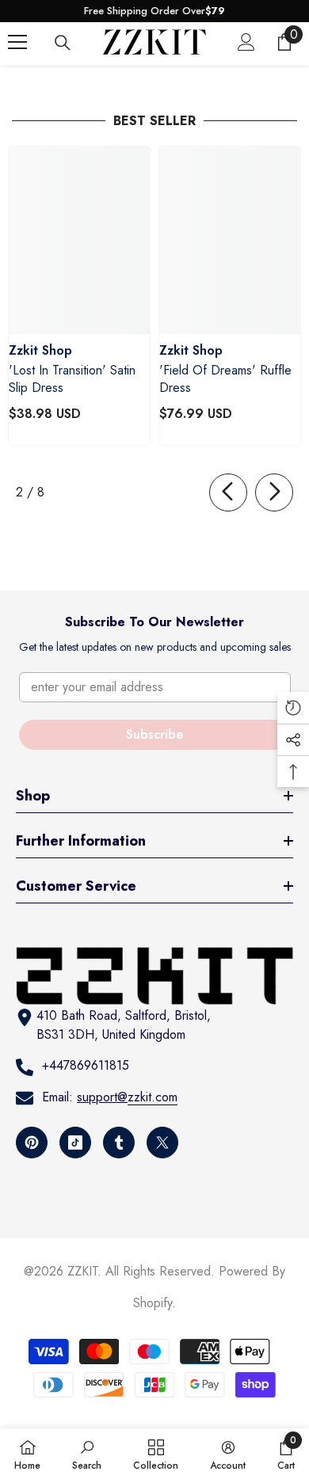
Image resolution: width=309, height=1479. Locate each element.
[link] (87, 1453)
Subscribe (155, 734)
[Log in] (246, 42)
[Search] (62, 42)
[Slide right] (274, 492)
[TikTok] (75, 1142)
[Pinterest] (32, 1142)
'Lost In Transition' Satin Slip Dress (72, 379)
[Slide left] (228, 492)
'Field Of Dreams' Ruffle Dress (225, 379)
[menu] (17, 41)
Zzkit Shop (40, 350)
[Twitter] (162, 1142)
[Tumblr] (119, 1142)
